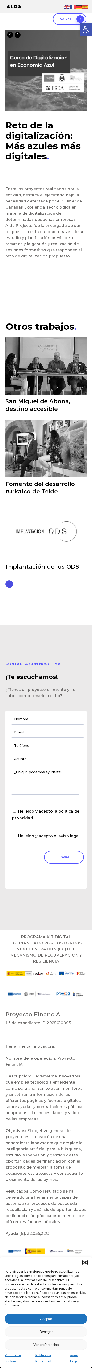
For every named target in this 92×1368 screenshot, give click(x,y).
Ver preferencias (46, 1345)
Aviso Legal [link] (74, 1358)
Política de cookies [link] (13, 1358)
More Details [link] (47, 362)
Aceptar (46, 1319)
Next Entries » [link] (9, 584)
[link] (86, 29)
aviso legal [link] (69, 836)
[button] (85, 1262)
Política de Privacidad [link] (43, 1358)
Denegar (46, 1332)
